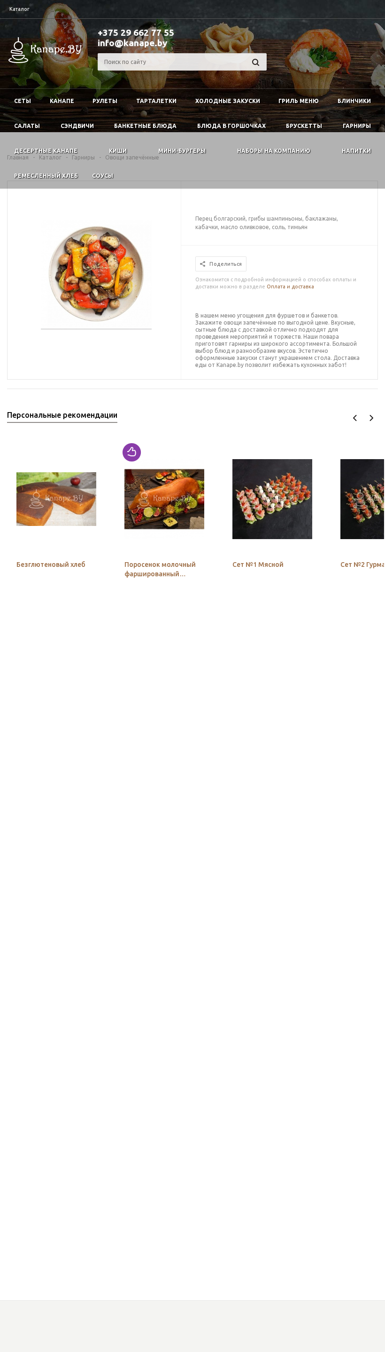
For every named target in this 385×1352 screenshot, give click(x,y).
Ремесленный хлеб (46, 176)
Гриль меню (298, 101)
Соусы (102, 176)
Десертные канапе (45, 151)
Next (371, 418)
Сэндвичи (77, 126)
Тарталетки (156, 101)
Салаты (27, 126)
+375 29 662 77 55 (136, 32)
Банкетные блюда (145, 126)
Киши (118, 151)
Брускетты (304, 126)
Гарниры (357, 126)
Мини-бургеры (182, 151)
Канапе (62, 101)
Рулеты (104, 101)
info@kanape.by (132, 43)
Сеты (22, 101)
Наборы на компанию (273, 151)
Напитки (356, 151)
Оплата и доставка (290, 286)
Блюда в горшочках (231, 126)
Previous (355, 418)
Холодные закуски (227, 101)
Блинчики (354, 101)
